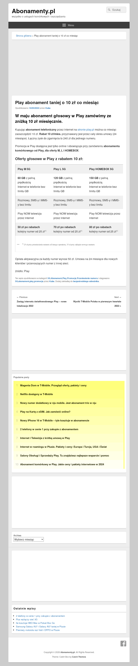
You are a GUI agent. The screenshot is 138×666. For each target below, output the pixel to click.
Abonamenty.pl (33, 10)
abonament (23, 281)
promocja (38, 281)
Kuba (47, 107)
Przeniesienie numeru (87, 278)
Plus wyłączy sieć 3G (26, 619)
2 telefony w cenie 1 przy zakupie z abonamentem (40, 615)
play (32, 281)
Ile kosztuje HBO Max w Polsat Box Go (35, 623)
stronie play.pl (86, 129)
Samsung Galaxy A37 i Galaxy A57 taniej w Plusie (40, 626)
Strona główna (23, 35)
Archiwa (17, 535)
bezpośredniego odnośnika (86, 281)
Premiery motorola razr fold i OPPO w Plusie (38, 630)
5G (49, 278)
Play (64, 278)
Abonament (56, 278)
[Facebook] (123, 643)
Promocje (71, 278)
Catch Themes (79, 656)
